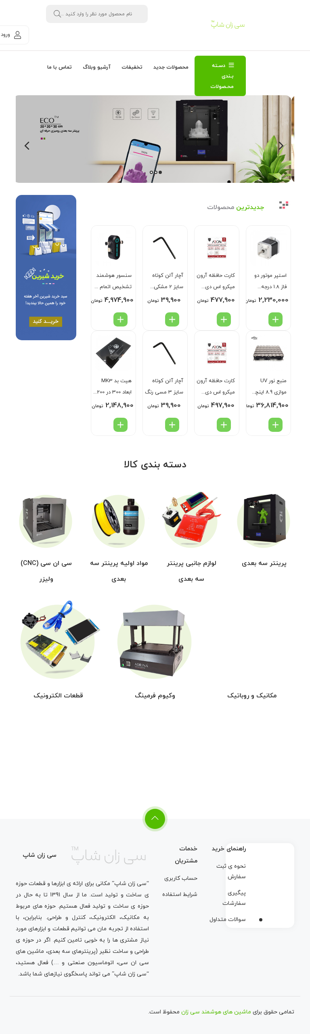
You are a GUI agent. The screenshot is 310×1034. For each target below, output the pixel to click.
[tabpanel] (155, 139)
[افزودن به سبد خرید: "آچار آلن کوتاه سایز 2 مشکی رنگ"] (172, 319)
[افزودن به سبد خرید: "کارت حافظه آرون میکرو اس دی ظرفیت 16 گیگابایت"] (224, 425)
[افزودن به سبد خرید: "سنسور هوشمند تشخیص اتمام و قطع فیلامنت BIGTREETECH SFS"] (120, 319)
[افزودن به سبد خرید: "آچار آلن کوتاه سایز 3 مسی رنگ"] (172, 425)
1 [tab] (160, 172)
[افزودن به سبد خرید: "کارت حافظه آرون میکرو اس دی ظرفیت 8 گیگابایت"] (224, 319)
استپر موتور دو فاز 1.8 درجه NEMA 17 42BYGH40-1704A (270, 282)
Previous (281, 148)
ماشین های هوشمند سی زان (216, 1012)
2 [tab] (155, 172)
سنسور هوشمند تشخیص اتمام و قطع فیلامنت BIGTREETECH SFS (114, 282)
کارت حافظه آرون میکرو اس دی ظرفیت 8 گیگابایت (216, 282)
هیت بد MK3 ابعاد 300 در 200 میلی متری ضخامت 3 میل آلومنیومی (114, 387)
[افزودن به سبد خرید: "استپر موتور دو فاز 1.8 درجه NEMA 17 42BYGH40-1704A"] (275, 319)
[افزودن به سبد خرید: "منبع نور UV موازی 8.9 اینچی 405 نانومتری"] (275, 425)
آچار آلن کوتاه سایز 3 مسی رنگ (164, 386)
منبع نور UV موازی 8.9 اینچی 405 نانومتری (269, 387)
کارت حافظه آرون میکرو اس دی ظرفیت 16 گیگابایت (216, 387)
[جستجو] (57, 14)
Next (27, 148)
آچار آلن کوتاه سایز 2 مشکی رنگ (167, 282)
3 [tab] (151, 172)
